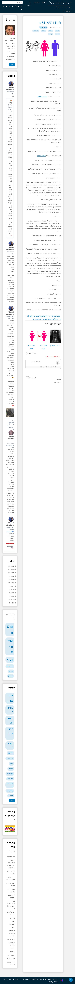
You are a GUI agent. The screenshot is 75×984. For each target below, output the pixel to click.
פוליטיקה (10, 791)
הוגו (9, 979)
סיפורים (37, 2)
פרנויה (57, 34)
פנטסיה (10, 758)
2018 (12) (11, 576)
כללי (10, 659)
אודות (44, 2)
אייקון (50, 31)
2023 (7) (11, 593)
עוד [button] (12, 64)
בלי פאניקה (11, 857)
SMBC (12, 952)
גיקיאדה (10, 698)
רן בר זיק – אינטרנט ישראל (11, 933)
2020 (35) (11, 583)
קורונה (10, 745)
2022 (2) (11, 589)
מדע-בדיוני (10, 733)
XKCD (13, 948)
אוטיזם (11, 795)
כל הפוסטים (28, 3)
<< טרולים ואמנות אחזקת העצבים (47, 319)
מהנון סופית (41, 156)
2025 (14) (11, 599)
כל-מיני (10, 779)
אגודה (57, 31)
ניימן (13, 927)
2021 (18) (11, 586)
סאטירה (10, 720)
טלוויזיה (10, 774)
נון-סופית (36, 31)
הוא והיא (43, 27)
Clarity (50, 982)
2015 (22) (11, 566)
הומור (10, 629)
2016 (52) (11, 569)
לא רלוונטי (11, 955)
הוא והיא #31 (50, 22)
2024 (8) (11, 596)
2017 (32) (11, 573)
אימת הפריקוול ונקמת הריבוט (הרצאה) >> (42, 316)
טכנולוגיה (10, 784)
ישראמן (10, 676)
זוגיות (11, 769)
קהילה (50, 34)
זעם (11, 763)
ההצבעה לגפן (42, 96)
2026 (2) (11, 603)
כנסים (11, 671)
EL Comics (11, 958)
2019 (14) (11, 579)
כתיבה (43, 31)
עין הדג (12, 918)
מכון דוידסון (10, 939)
